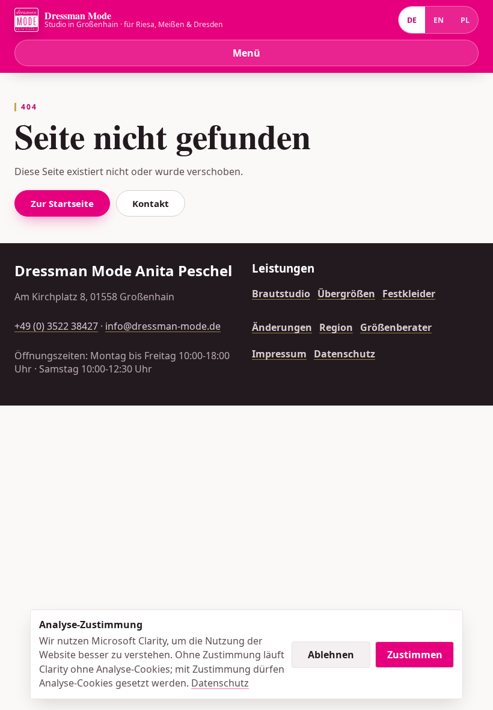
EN (438, 20)
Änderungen (282, 327)
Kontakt (150, 203)
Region (336, 327)
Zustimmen (414, 654)
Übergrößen (346, 293)
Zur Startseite (62, 203)
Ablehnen (331, 654)
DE (412, 20)
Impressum (279, 353)
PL (465, 20)
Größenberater (396, 327)
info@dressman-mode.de (163, 326)
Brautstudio (281, 293)
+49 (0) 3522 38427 (56, 326)
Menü (246, 53)
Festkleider (408, 293)
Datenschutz (344, 353)
